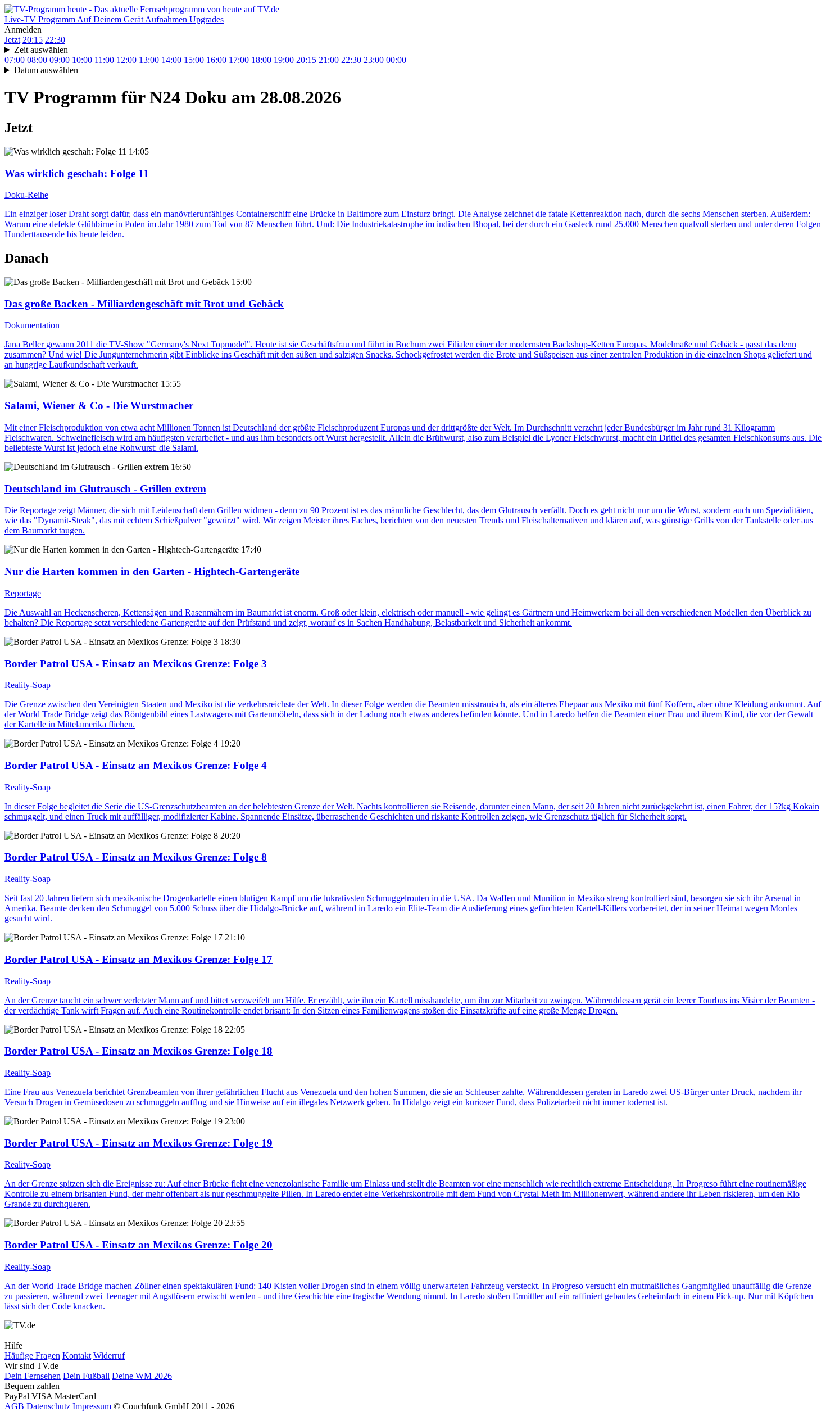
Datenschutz (48, 1406)
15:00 (194, 60)
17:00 (239, 60)
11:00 (104, 60)
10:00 (82, 60)
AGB (14, 1406)
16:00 (216, 60)
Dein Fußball (86, 1376)
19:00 (284, 60)
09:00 (59, 60)
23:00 (374, 60)
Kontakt (76, 1355)
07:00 (14, 60)
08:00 (37, 60)
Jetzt (12, 39)
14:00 (171, 60)
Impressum (91, 1406)
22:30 (55, 39)
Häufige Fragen (32, 1355)
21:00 (329, 60)
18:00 (261, 60)
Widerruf (109, 1355)
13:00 (149, 60)
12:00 (126, 60)
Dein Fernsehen (32, 1376)
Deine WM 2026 (142, 1376)
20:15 (32, 39)
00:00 (396, 60)
